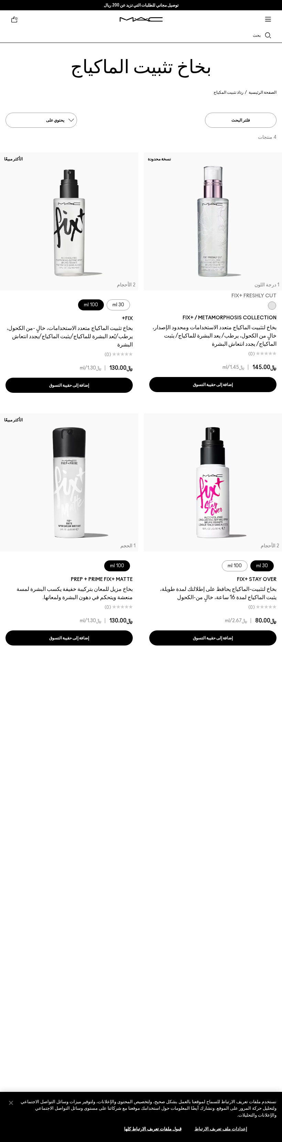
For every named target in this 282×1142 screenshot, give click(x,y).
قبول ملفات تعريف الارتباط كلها (153, 1129)
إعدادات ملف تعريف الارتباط (221, 1129)
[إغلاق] (11, 1102)
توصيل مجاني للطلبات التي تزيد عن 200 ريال (141, 5)
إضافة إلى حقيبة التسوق (213, 384)
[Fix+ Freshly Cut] (272, 305)
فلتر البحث (240, 120)
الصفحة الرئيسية (262, 92)
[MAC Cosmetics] (141, 19)
